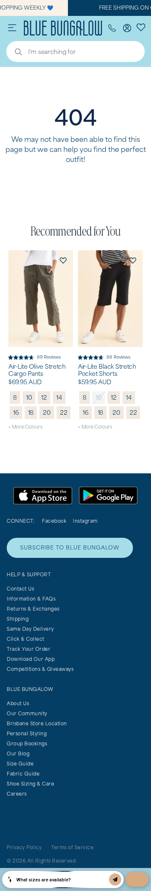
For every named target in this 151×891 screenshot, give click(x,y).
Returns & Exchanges (33, 608)
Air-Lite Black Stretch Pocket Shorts (107, 370)
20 (47, 412)
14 (59, 397)
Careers (17, 793)
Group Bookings (27, 743)
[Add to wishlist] (63, 260)
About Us (18, 703)
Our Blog (18, 753)
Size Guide (20, 763)
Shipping (18, 618)
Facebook (54, 521)
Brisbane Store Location (37, 723)
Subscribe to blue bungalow (70, 547)
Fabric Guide (23, 773)
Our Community (27, 713)
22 (64, 412)
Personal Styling (27, 733)
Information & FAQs (31, 598)
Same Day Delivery (30, 629)
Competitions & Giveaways (40, 669)
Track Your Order (28, 649)
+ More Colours (25, 426)
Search (14, 52)
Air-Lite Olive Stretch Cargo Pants (37, 370)
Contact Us (20, 588)
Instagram (85, 521)
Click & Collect (25, 639)
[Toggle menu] (12, 28)
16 (16, 412)
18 (31, 412)
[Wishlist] (141, 27)
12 (44, 397)
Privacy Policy (24, 847)
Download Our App (31, 659)
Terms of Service (72, 847)
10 (29, 397)
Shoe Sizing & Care (30, 783)
